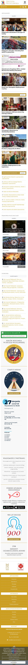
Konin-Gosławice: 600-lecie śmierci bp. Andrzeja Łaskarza (13, 112)
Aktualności (9, 14)
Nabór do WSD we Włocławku (11, 191)
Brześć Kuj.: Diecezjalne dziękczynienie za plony (13, 88)
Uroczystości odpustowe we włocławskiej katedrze (10, 131)
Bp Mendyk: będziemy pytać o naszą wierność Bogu (14, 465)
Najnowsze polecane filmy (10, 217)
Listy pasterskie (14, 589)
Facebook (14, 612)
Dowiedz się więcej (14, 393)
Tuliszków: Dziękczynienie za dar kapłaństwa (11, 166)
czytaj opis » (21, 234)
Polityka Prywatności (14, 657)
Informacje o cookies (14, 659)
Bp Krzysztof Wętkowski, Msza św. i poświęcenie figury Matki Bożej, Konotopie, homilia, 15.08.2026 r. (13, 281)
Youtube (14, 614)
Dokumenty (14, 599)
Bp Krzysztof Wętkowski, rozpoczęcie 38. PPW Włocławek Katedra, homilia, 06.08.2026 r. (13, 292)
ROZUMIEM (14, 662)
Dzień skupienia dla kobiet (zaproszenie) (13, 209)
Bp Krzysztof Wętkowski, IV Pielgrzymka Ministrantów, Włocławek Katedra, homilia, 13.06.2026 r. (13, 303)
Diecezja (12, 2)
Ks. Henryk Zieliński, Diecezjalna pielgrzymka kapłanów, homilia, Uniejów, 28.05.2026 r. (12, 325)
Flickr (14, 622)
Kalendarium (14, 581)
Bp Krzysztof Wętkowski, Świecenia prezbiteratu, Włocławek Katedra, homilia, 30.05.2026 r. (13, 310)
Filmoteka (14, 584)
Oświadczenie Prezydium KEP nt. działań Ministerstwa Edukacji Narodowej (13, 69)
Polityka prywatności (14, 604)
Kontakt (14, 601)
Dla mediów (14, 596)
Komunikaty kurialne (14, 173)
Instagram (14, 617)
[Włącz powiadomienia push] (21, 7)
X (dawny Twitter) (14, 619)
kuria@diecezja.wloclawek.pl (15, 640)
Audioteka (10, 275)
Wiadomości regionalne (14, 95)
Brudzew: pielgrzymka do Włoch (11, 148)
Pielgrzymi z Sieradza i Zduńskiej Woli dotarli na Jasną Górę (13, 51)
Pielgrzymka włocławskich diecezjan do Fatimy (13, 33)
